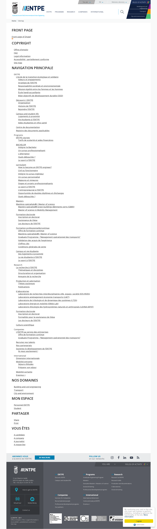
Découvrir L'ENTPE (24, 100)
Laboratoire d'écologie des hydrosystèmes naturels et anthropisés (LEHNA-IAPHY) (55, 307)
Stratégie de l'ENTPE (27, 82)
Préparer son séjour (27, 367)
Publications (24, 287)
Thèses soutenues (26, 283)
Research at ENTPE (118, 477)
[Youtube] (131, 458)
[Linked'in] (124, 458)
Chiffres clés (23, 243)
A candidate (19, 435)
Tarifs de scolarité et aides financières (35, 140)
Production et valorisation (28, 281)
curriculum (21, 164)
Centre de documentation (28, 127)
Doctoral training (88, 487)
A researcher (20, 444)
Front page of (21, 36)
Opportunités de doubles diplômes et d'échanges (41, 193)
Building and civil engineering (142, 7)
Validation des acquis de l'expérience (35, 240)
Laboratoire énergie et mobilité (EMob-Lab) (38, 303)
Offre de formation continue (31, 230)
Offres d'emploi (21, 49)
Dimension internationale (28, 358)
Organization (24, 102)
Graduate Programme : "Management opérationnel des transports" (49, 237)
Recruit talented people (62, 501)
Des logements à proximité (30, 254)
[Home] (28, 9)
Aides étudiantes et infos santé (32, 122)
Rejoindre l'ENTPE (26, 109)
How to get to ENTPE (29, 490)
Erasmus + (21, 375)
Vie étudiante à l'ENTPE (29, 119)
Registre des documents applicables (32, 130)
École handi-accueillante (29, 92)
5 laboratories (116, 487)
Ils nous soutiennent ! (28, 351)
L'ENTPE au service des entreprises (32, 332)
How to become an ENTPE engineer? (35, 167)
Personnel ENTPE (22, 405)
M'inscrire (44, 457)
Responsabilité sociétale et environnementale (39, 86)
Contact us (26, 510)
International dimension (91, 498)
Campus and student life (27, 113)
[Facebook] (119, 458)
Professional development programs (95, 490)
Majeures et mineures (28, 180)
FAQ (16, 53)
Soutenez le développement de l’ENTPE (34, 348)
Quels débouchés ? (26, 157)
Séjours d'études (25, 364)
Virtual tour (17, 503)
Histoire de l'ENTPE (27, 106)
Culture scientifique (25, 325)
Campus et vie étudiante (27, 251)
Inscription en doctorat (29, 217)
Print (16, 423)
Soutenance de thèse (27, 220)
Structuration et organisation (31, 273)
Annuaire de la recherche (29, 276)
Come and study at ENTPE (91, 501)
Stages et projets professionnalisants (35, 183)
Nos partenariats (24, 345)
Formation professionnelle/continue (32, 228)
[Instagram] (112, 457)
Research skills (116, 480)
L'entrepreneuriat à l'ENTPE (31, 190)
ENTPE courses (23, 137)
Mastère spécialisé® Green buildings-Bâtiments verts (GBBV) (46, 206)
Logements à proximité (29, 116)
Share (16, 420)
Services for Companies (62, 498)
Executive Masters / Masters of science (96, 483)
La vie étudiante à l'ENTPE (30, 257)
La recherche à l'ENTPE (26, 267)
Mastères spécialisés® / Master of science (35, 204)
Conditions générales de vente (32, 247)
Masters (19, 201)
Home (14, 21)
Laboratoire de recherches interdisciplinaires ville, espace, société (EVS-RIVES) (54, 294)
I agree (139, 521)
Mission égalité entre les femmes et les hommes (40, 89)
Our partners (59, 507)
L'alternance (23, 153)
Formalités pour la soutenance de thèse (36, 317)
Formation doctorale (25, 214)
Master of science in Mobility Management (37, 210)
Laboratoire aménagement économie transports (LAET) (43, 297)
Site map (18, 62)
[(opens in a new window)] (56, 518)
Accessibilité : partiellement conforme (31, 59)
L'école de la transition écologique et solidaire (37, 77)
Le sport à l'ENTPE (26, 160)
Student (17, 408)
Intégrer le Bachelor (27, 147)
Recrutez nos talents (25, 342)
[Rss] (138, 458)
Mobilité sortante (24, 372)
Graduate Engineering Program (93, 477)
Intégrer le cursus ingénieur (31, 174)
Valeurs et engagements (29, 79)
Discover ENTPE (60, 477)
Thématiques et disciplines (30, 270)
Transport (143, 11)
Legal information (22, 56)
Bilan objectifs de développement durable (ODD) (40, 95)
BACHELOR (21, 144)
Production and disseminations (122, 483)
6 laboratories (22, 291)
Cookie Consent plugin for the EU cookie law (139, 525)
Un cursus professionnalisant (31, 150)
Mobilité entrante (24, 361)
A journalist (19, 441)
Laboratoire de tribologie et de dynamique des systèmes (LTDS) (47, 300)
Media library (32, 503)
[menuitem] (86, 2)
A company (19, 438)
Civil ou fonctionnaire (28, 170)
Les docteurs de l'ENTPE (29, 223)
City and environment (138, 16)
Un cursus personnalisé (29, 177)
